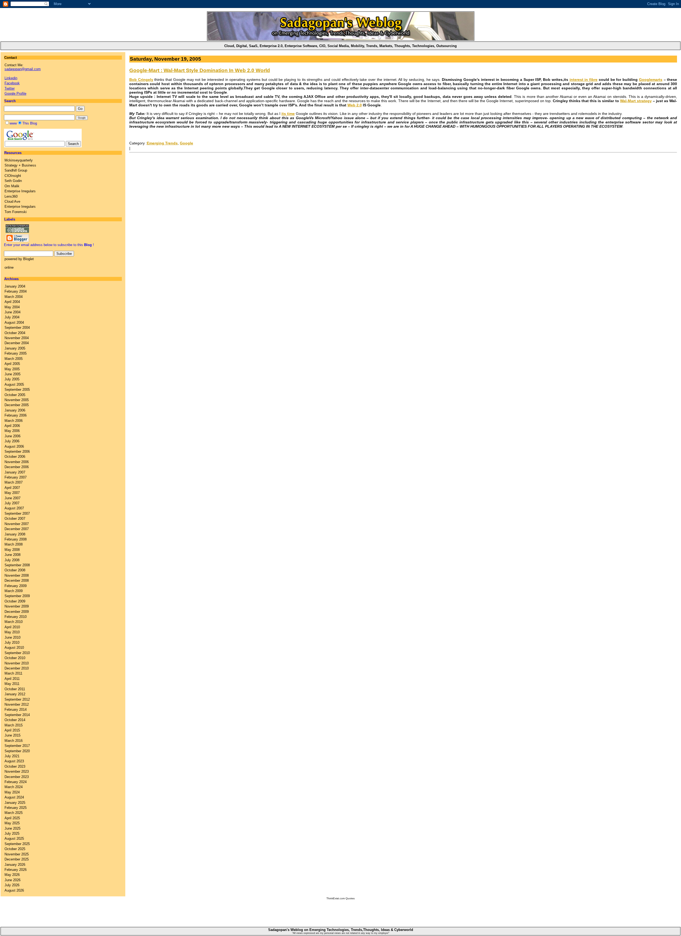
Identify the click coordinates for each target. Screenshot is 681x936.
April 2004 (12, 302)
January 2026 (15, 865)
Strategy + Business (20, 165)
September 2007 (17, 513)
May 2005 (12, 369)
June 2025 (12, 828)
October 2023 (15, 766)
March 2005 (14, 359)
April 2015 (12, 730)
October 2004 (15, 333)
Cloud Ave (12, 201)
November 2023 (17, 771)
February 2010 (16, 617)
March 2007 (14, 482)
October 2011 (15, 689)
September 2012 (17, 699)
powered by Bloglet (19, 259)
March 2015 (14, 725)
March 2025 (14, 813)
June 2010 (12, 637)
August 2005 (14, 384)
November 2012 (17, 704)
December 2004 (17, 343)
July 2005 (12, 379)
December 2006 (17, 467)
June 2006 (12, 436)
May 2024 (12, 792)
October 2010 (15, 658)
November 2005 (17, 400)
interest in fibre (584, 79)
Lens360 (11, 196)
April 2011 (12, 679)
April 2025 (12, 818)
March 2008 (14, 544)
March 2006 (14, 421)
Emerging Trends (162, 143)
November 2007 (17, 524)
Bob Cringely (141, 79)
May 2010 (12, 632)
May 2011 (12, 684)
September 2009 (17, 596)
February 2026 (16, 870)
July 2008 (12, 560)
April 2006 (12, 426)
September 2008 (17, 565)
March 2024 (14, 787)
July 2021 (12, 756)
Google (186, 143)
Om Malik (12, 186)
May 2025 (12, 823)
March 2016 (14, 741)
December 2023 (17, 777)
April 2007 (12, 488)
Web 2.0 (354, 105)
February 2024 (16, 782)
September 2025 (17, 844)
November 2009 (17, 606)
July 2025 (12, 833)
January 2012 (15, 694)
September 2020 (17, 751)
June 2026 (12, 880)
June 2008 (12, 555)
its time (288, 113)
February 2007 (16, 477)
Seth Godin (13, 181)
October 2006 (15, 457)
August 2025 (14, 839)
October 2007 (15, 519)
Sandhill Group (16, 170)
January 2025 (15, 803)
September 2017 (17, 746)
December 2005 (17, 405)
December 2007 (17, 529)
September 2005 (17, 390)
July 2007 (12, 503)
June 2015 (12, 735)
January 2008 (15, 534)
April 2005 (12, 364)
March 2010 (14, 622)
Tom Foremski (16, 212)
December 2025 (17, 859)
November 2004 (17, 338)
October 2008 (15, 570)
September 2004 (17, 328)
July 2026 (12, 885)
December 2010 (17, 668)
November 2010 (17, 663)
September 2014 (17, 715)
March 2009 (14, 591)
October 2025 (15, 849)
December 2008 (17, 581)
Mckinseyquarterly (19, 160)
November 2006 (17, 462)
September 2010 (17, 653)
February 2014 (16, 710)
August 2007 (14, 508)
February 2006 (16, 415)
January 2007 (15, 472)
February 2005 (16, 353)
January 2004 (15, 286)
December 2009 (17, 612)
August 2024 (14, 797)
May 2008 (12, 550)
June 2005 (12, 374)
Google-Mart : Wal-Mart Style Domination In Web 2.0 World (199, 70)
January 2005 (15, 348)
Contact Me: (23, 67)
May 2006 (12, 431)
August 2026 (14, 890)
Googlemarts (650, 79)
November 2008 (17, 575)
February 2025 (16, 808)
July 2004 (12, 317)
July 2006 (12, 441)
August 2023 (14, 761)
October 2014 (15, 720)
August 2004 (14, 323)
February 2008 (16, 539)
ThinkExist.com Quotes (340, 898)
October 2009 (15, 601)
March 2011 (13, 673)
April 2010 (12, 627)
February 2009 (16, 586)
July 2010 (12, 642)
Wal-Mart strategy (636, 101)
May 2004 (12, 307)
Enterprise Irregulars (20, 191)
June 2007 (12, 498)
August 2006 (14, 446)
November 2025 (17, 854)
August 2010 (14, 648)
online (9, 267)
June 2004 (12, 312)
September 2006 (17, 452)
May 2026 (12, 875)
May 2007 (12, 493)
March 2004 (14, 297)
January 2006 (15, 410)
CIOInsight (13, 176)
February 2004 (16, 291)
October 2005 (15, 395)
